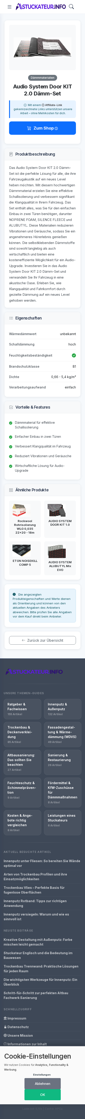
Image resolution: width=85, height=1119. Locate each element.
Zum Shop (44, 128)
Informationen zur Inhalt (27, 1044)
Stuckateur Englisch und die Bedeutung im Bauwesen (38, 955)
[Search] (71, 6)
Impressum (16, 1018)
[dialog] (42, 1075)
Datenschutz (18, 1027)
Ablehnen (42, 1083)
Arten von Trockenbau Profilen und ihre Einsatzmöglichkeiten (35, 876)
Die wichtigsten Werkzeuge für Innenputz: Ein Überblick (40, 982)
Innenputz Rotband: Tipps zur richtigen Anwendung (35, 903)
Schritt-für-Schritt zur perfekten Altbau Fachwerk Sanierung (36, 995)
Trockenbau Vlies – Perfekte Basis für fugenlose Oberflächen (34, 890)
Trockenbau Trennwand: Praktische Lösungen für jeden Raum (41, 968)
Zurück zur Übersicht (45, 640)
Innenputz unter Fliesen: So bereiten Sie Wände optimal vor (42, 863)
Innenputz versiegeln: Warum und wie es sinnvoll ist (36, 916)
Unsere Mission (20, 1035)
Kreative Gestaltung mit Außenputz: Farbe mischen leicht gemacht (38, 942)
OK (42, 1095)
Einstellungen (42, 1074)
